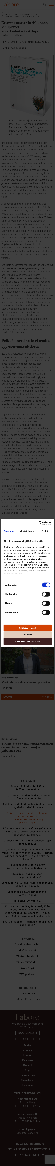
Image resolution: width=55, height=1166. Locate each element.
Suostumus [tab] (9, 531)
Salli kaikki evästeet (27, 628)
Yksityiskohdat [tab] (27, 531)
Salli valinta (27, 635)
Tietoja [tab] (45, 531)
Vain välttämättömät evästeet (27, 642)
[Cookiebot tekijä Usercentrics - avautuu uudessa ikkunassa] (39, 523)
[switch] (46, 594)
